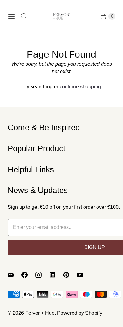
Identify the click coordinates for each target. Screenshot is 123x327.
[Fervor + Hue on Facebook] (28, 275)
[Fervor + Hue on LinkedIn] (56, 275)
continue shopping (80, 86)
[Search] (24, 16)
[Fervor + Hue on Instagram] (42, 275)
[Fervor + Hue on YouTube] (84, 275)
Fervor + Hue (40, 313)
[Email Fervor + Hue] (14, 275)
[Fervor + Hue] (61, 16)
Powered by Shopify (79, 313)
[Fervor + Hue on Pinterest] (70, 275)
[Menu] (11, 16)
